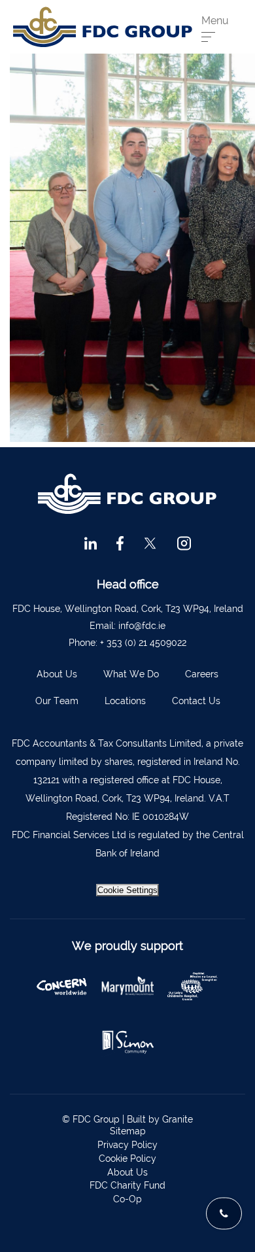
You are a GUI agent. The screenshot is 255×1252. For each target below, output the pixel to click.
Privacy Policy (127, 1145)
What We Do (131, 674)
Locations (125, 701)
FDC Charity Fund (127, 1185)
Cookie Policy (127, 1158)
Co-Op (127, 1199)
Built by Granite (160, 1119)
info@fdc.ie (141, 625)
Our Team (56, 701)
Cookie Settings (127, 890)
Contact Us (196, 701)
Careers (201, 674)
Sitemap (128, 1131)
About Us (57, 674)
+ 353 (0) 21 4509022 (143, 642)
